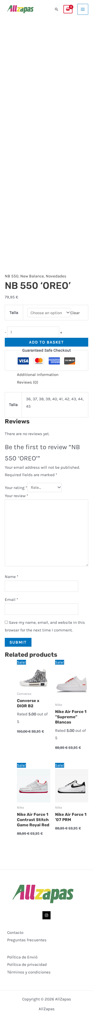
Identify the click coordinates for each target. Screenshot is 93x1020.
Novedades (56, 276)
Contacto (15, 932)
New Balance (32, 276)
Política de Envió (22, 957)
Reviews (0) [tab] (27, 382)
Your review (16, 495)
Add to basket (46, 342)
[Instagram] (46, 915)
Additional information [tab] (37, 374)
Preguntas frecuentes (26, 939)
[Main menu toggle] (82, 9)
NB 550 (11, 276)
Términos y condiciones (29, 972)
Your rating (16, 487)
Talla (14, 312)
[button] (56, 9)
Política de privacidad (27, 964)
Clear (75, 312)
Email (11, 599)
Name (11, 576)
